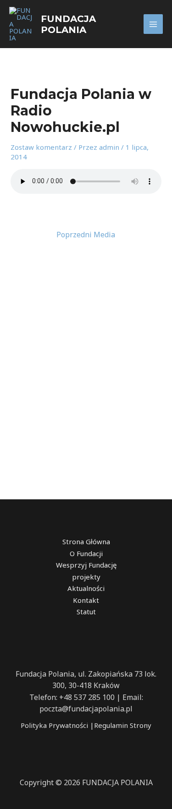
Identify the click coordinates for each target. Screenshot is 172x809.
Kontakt (86, 600)
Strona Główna (86, 541)
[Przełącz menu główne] (153, 24)
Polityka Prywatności (54, 725)
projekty (86, 576)
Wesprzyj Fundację (86, 564)
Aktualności (86, 588)
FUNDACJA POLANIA (68, 24)
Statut (86, 611)
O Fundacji (86, 553)
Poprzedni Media (85, 234)
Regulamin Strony (122, 725)
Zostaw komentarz (41, 147)
